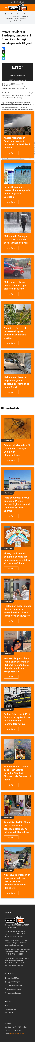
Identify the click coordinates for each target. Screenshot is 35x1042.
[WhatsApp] (17, 55)
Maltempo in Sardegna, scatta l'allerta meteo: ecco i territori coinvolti (16, 239)
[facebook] (14, 2)
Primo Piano (9, 1012)
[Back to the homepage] (17, 7)
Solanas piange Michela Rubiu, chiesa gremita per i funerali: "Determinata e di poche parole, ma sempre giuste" (17, 665)
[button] (6, 7)
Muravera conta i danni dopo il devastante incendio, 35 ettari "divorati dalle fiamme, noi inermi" (17, 773)
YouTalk (7, 1006)
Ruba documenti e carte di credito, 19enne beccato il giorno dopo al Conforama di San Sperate (17, 504)
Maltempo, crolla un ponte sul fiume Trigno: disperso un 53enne (16, 285)
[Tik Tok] (12, 2)
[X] (17, 52)
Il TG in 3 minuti (10, 1009)
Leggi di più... (11, 153)
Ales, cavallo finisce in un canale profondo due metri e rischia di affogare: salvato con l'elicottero (17, 881)
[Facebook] (17, 48)
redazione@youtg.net (16, 1034)
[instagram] (17, 2)
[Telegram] (20, 2)
